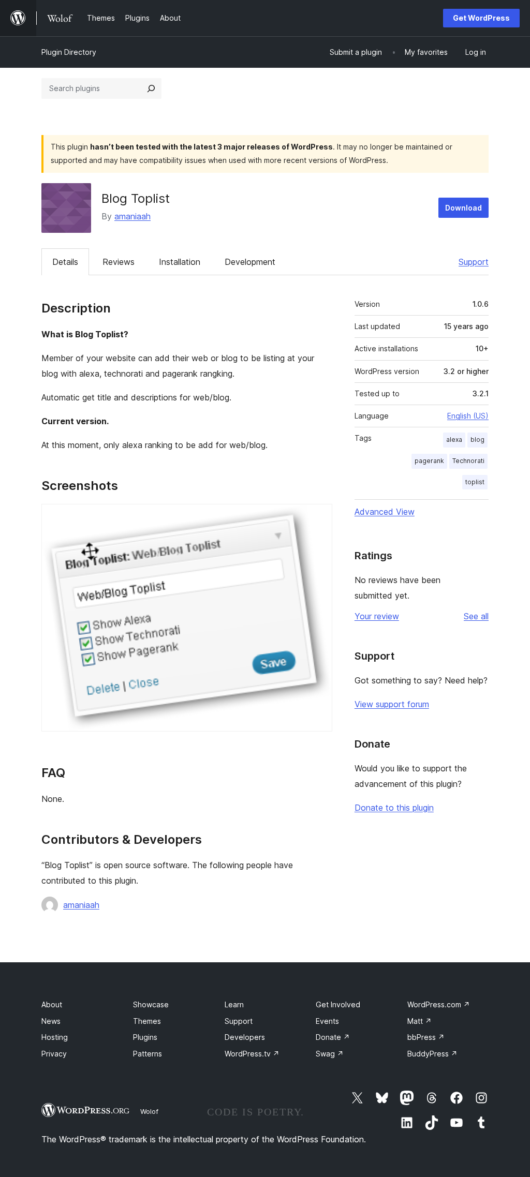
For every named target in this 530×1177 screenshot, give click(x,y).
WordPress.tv (252, 1053)
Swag (330, 1053)
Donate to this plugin (394, 807)
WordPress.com (438, 1004)
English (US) (468, 415)
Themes (147, 1021)
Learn (234, 1004)
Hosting (54, 1037)
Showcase (151, 1004)
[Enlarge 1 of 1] (318, 518)
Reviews (118, 262)
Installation (179, 262)
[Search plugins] (151, 88)
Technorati (468, 461)
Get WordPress (481, 17)
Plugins (145, 1037)
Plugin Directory (68, 52)
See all (476, 616)
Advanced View (385, 511)
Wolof (149, 1111)
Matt (419, 1021)
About (51, 1004)
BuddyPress (432, 1053)
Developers (245, 1037)
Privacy (54, 1053)
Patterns (147, 1053)
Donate (333, 1037)
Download (463, 207)
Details (65, 262)
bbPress (426, 1037)
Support (474, 262)
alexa (454, 439)
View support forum (392, 704)
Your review (377, 616)
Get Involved (338, 1004)
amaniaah (132, 216)
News (51, 1021)
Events (327, 1021)
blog (477, 439)
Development (250, 262)
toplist (474, 482)
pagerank (429, 461)
